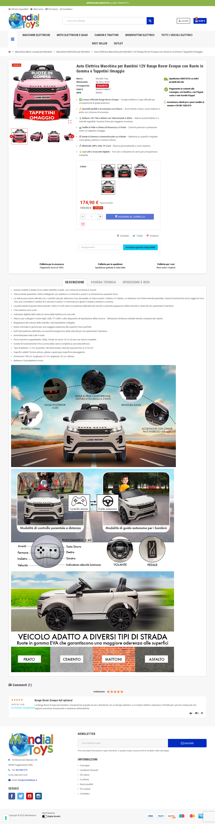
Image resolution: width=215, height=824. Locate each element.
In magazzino (82, 85)
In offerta (84, 779)
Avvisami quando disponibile (140, 247)
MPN (78, 92)
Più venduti (85, 789)
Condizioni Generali (89, 770)
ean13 (79, 89)
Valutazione (99, 691)
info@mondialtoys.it (27, 780)
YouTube (29, 796)
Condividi (124, 236)
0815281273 (21, 770)
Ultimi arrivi (36, 9)
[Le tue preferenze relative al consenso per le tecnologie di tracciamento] (6, 818)
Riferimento (82, 82)
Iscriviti (189, 743)
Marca (79, 78)
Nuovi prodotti (86, 784)
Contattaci (67, 9)
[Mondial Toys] (24, 20)
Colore (83, 166)
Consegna (85, 765)
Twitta (140, 236)
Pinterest (154, 236)
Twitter (20, 796)
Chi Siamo (53, 9)
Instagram (38, 796)
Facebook (11, 796)
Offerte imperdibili (18, 9)
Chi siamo (84, 775)
